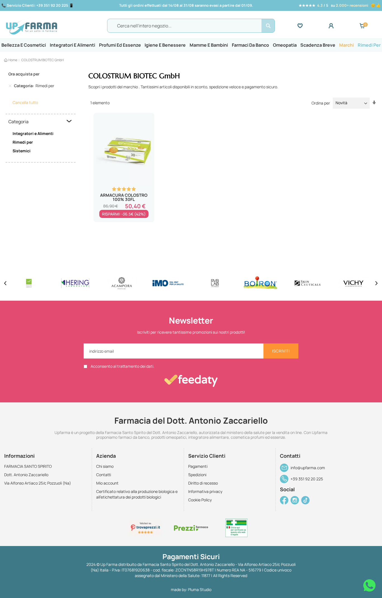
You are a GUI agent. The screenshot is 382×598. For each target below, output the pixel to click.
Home (12, 60)
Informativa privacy (205, 491)
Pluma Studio (199, 589)
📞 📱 (37, 5)
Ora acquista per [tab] (23, 74)
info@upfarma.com (308, 467)
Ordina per (321, 102)
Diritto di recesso (203, 483)
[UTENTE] (343, 26)
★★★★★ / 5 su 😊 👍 (340, 5)
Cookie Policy (200, 499)
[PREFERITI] (312, 26)
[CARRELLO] (362, 26)
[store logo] (51, 25)
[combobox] (191, 26)
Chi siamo (105, 466)
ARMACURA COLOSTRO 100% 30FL (123, 197)
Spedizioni (197, 474)
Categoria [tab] (18, 121)
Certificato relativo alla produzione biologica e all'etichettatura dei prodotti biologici (137, 494)
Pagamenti (197, 466)
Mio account (107, 483)
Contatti (103, 474)
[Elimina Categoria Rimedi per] (10, 85)
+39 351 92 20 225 (307, 478)
